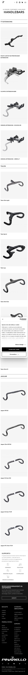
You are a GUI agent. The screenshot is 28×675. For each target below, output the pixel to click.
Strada (4, 610)
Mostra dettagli (19, 344)
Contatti (4, 642)
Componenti (13, 9)
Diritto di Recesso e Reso (17, 640)
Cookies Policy (11, 671)
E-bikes (4, 614)
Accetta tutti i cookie (14, 349)
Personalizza (13, 354)
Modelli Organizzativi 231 (20, 671)
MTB (3, 616)
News (3, 625)
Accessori (6, 9)
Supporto (17, 623)
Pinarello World (7, 622)
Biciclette (5, 607)
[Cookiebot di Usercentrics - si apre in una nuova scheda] (20, 319)
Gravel (4, 612)
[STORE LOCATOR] (17, 2)
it (14, 2)
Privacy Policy (4, 671)
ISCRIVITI (14, 598)
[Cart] (22, 2)
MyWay (4, 618)
